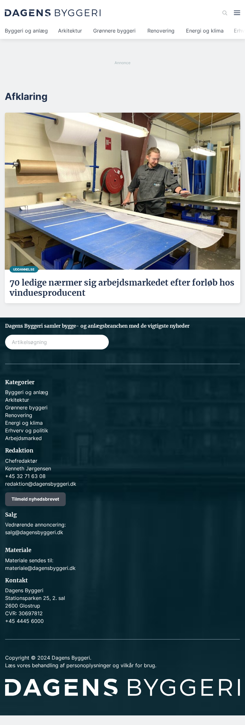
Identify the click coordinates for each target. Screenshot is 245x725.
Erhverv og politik (26, 430)
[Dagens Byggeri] (52, 12)
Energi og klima (205, 30)
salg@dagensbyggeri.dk (34, 532)
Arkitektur (70, 30)
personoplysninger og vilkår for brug (110, 665)
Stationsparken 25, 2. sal (35, 598)
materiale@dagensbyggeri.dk (40, 568)
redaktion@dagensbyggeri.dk (40, 484)
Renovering (160, 30)
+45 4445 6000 (24, 621)
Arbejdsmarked (23, 438)
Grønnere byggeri (114, 30)
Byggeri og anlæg (26, 30)
